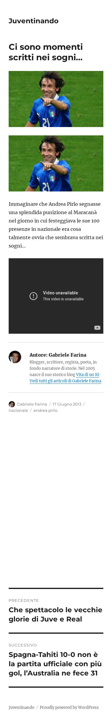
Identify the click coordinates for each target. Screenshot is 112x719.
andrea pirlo (45, 410)
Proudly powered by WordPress (69, 707)
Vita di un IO (87, 374)
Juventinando (34, 21)
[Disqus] (56, 504)
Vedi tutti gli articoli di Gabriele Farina (65, 381)
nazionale (18, 410)
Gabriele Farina (32, 404)
